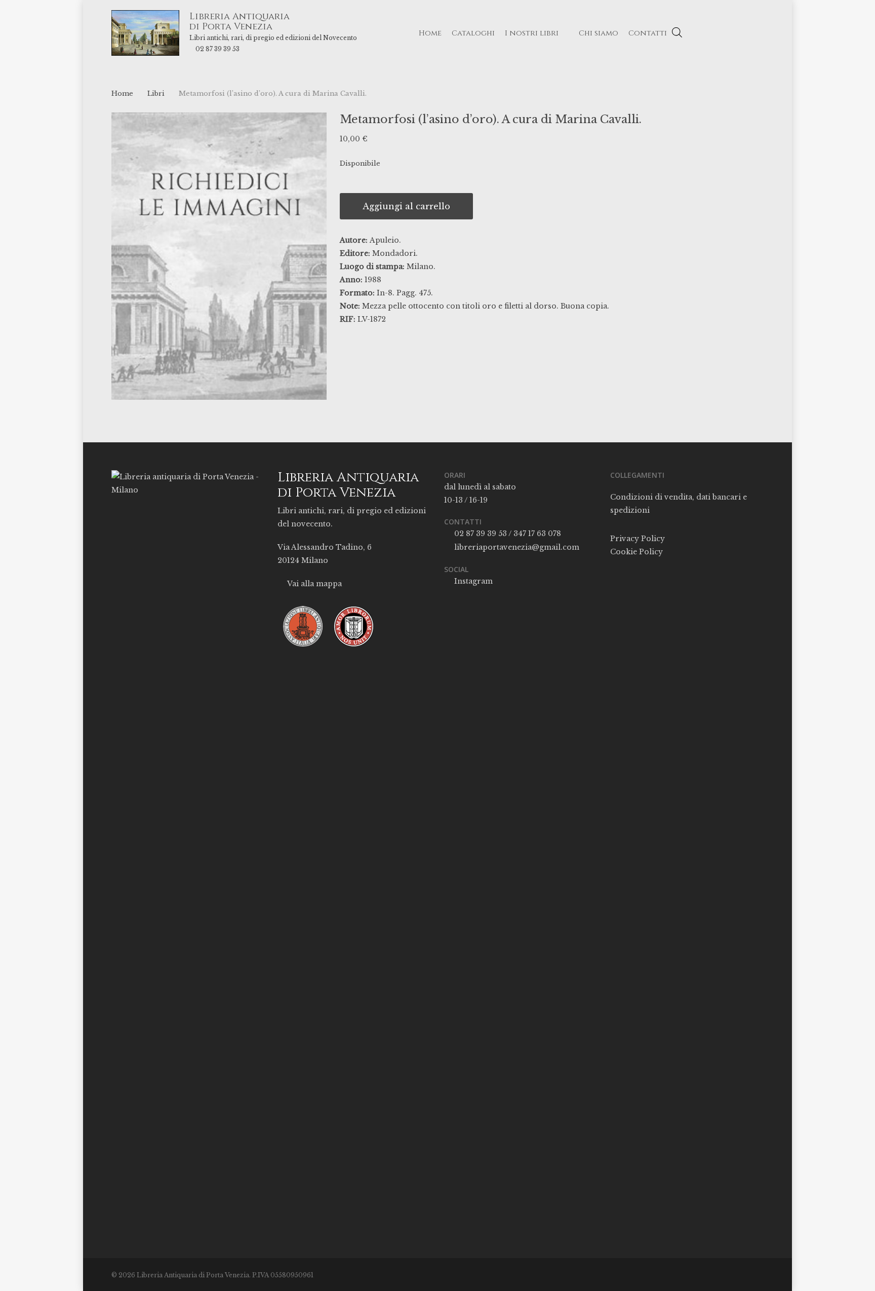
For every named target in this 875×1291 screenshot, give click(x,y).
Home (122, 93)
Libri (156, 93)
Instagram (472, 581)
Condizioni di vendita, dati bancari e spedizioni (678, 503)
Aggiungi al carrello (406, 206)
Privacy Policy (637, 538)
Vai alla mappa (314, 583)
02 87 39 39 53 (217, 49)
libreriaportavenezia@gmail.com (515, 547)
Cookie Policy (636, 551)
